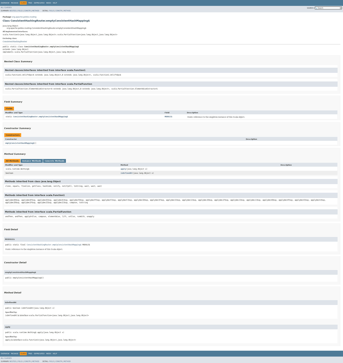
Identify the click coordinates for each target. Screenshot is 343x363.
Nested (13, 11)
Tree (30, 3)
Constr (27, 11)
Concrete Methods (54, 161)
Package (14, 3)
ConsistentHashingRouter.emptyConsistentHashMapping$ (40, 117)
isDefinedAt (126, 173)
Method (35, 11)
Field (20, 11)
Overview (5, 3)
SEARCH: (310, 8)
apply (123, 169)
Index (48, 3)
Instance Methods (31, 161)
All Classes (6, 7)
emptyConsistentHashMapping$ (19, 143)
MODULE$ (168, 117)
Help (55, 3)
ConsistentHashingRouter (15, 41)
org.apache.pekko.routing (24, 17)
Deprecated (39, 3)
